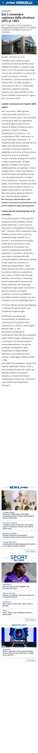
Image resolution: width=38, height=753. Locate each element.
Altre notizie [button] (30, 551)
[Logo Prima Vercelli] (19, 2)
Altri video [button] (31, 660)
